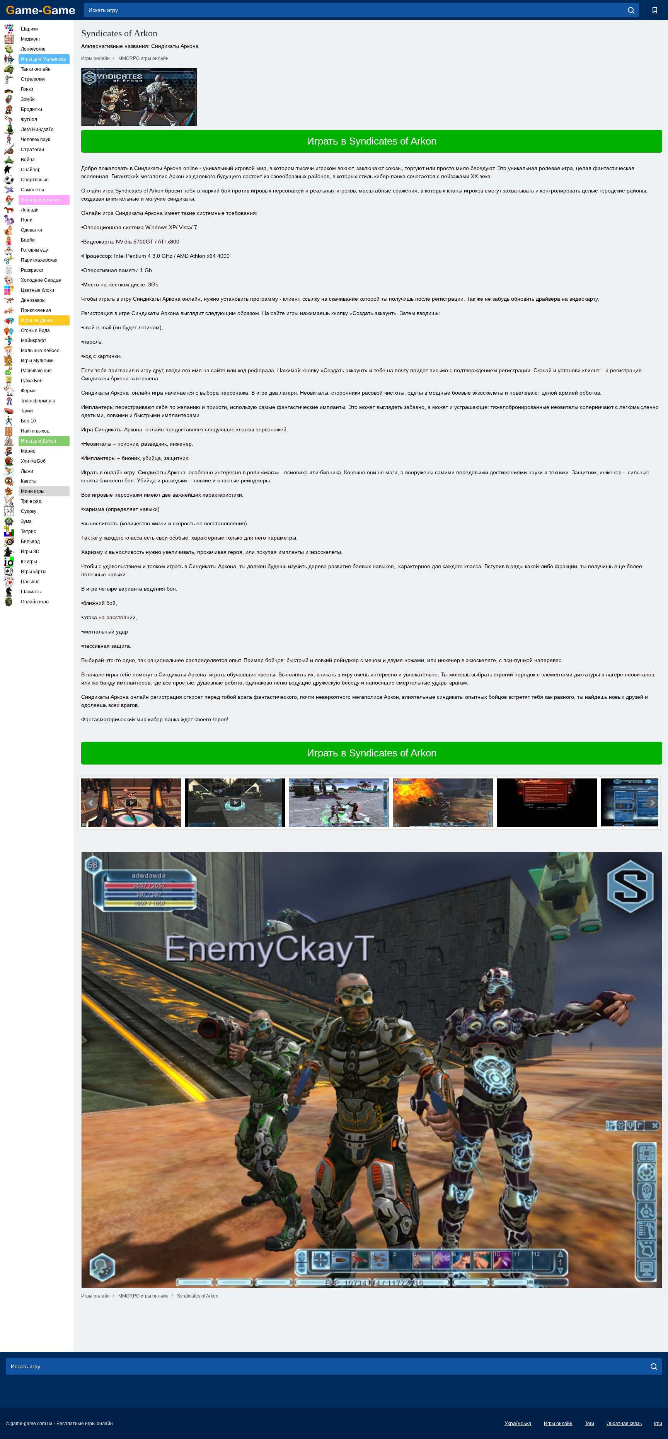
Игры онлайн (558, 1423)
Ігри (658, 1423)
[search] (631, 10)
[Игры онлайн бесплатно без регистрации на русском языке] (40, 10)
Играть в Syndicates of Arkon (371, 141)
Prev (91, 803)
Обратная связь (624, 1423)
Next (652, 803)
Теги (589, 1423)
